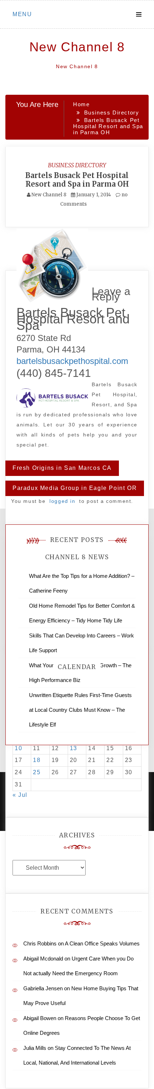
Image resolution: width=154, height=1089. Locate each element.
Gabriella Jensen (43, 988)
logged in (62, 501)
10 (18, 748)
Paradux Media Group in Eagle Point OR (75, 488)
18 (36, 760)
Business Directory (77, 165)
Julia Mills (34, 1048)
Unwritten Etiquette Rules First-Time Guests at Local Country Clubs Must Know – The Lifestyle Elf (80, 710)
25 (36, 772)
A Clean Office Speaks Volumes (102, 943)
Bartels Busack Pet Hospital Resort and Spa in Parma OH (77, 179)
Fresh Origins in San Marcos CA (62, 468)
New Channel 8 (77, 46)
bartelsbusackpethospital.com (72, 361)
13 (73, 748)
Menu (22, 14)
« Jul (20, 795)
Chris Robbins (40, 943)
